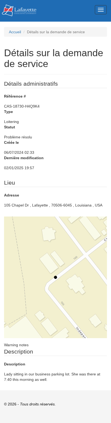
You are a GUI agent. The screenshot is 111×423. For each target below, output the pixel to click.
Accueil (15, 32)
